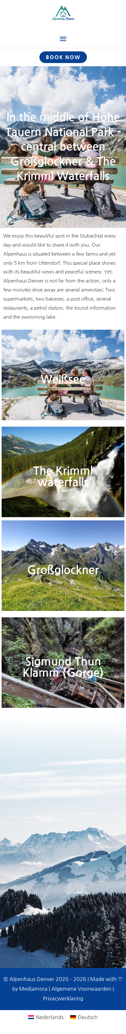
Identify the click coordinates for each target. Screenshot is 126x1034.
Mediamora (33, 988)
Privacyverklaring (63, 998)
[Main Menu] (63, 39)
